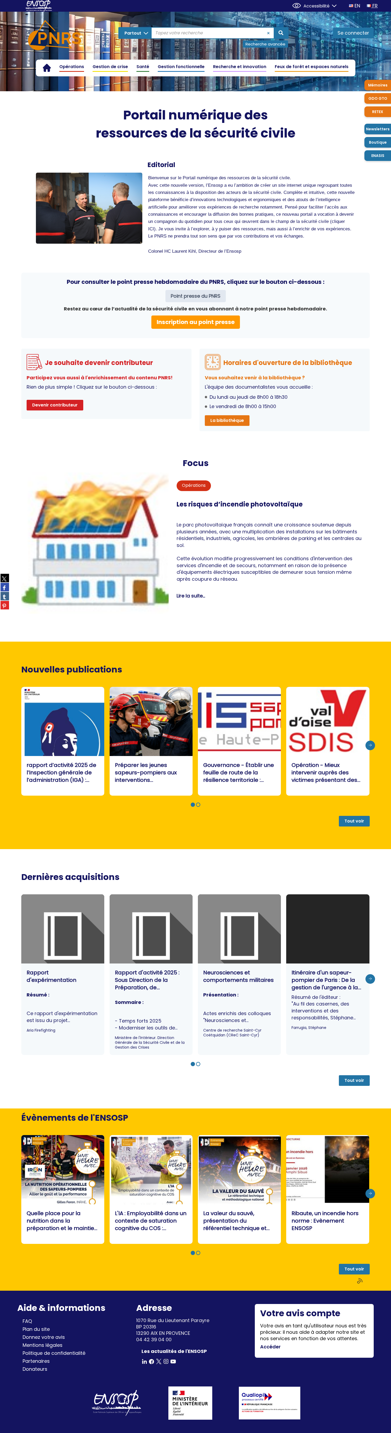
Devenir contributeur (55, 405)
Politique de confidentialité (54, 1353)
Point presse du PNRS (196, 296)
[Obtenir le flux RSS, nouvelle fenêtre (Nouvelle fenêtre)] (360, 1281)
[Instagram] (166, 1361)
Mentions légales (43, 1345)
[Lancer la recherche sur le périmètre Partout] (281, 33)
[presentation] (370, 745)
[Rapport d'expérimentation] (62, 974)
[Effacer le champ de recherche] (268, 33)
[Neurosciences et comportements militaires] (239, 974)
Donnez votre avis (44, 1337)
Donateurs (35, 1369)
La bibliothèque (227, 420)
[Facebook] (152, 1361)
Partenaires (36, 1361)
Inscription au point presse (196, 322)
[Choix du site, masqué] (332, 5)
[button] (193, 805)
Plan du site (36, 1329)
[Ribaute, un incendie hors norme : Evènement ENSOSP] (327, 1189)
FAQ (27, 1321)
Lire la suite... (191, 595)
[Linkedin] (144, 1361)
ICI (151, 228)
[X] (159, 1361)
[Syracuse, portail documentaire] (54, 36)
